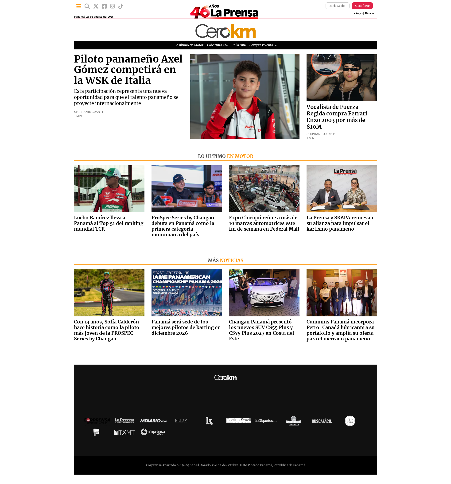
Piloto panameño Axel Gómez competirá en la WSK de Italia (128, 70)
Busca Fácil (323, 421)
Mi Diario (154, 422)
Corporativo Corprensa (98, 422)
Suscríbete (362, 6)
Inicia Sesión (337, 6)
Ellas (182, 422)
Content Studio (238, 422)
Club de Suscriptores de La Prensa (351, 422)
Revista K (210, 422)
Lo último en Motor (189, 45)
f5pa (97, 433)
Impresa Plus (154, 433)
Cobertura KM (217, 45)
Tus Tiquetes (267, 422)
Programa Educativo (294, 422)
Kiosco (369, 13)
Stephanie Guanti (88, 112)
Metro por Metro (125, 433)
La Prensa (125, 422)
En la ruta (239, 45)
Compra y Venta (261, 45)
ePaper (358, 13)
